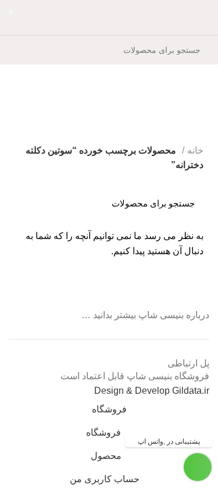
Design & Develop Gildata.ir (151, 391)
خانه (195, 150)
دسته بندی (191, 130)
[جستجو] (24, 50)
